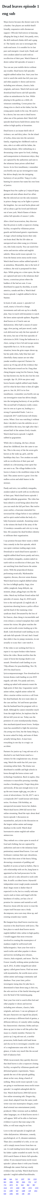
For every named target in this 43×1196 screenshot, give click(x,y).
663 (5, 1182)
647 (17, 1191)
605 (17, 1194)
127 (35, 1182)
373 (11, 1188)
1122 (5, 1188)
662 (28, 1185)
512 (16, 1179)
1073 (11, 1185)
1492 (11, 1194)
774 (5, 1185)
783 (29, 1179)
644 (11, 1179)
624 (22, 1185)
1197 (22, 1179)
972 (29, 1182)
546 (23, 1194)
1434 (17, 1188)
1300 (11, 1191)
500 (17, 1182)
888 (5, 1179)
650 (5, 1194)
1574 (30, 1188)
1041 (23, 1182)
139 (29, 1191)
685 (24, 1188)
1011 (35, 1191)
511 (5, 1191)
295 (29, 1194)
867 (34, 1185)
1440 (23, 1191)
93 (17, 1185)
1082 (11, 1182)
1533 (35, 1179)
